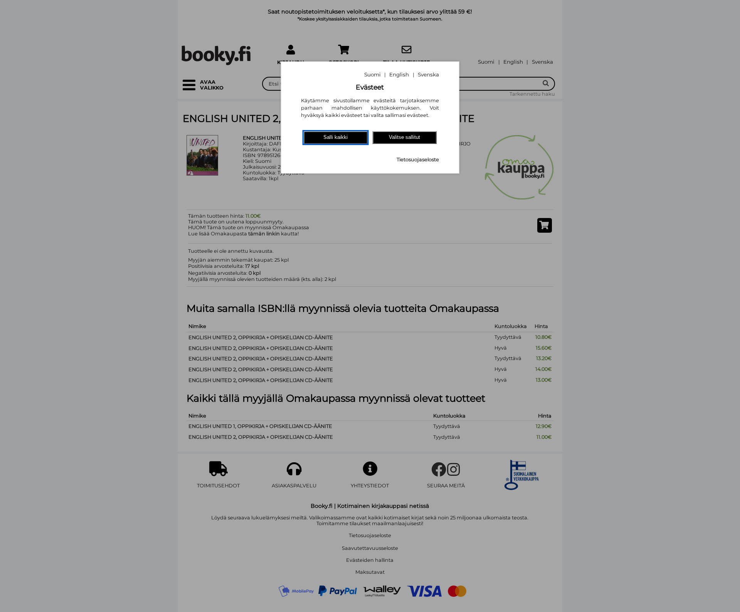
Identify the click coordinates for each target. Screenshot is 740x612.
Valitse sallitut (404, 137)
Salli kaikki (335, 137)
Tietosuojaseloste (418, 159)
